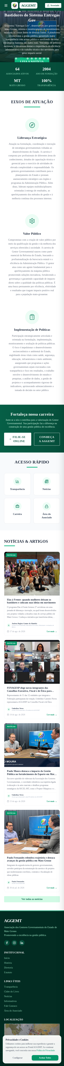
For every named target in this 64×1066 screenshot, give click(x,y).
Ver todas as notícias (32, 899)
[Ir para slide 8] (48, 58)
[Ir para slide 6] (40, 58)
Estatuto (8, 972)
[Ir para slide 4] (32, 58)
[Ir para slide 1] (16, 58)
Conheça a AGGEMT (47, 439)
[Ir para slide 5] (36, 58)
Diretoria (8, 967)
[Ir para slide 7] (44, 58)
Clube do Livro (11, 991)
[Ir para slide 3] (28, 58)
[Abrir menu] (6, 5)
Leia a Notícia (32, 61)
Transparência (11, 987)
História (8, 963)
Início (7, 958)
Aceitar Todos (45, 1057)
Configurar (18, 1057)
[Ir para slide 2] (22, 58)
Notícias (8, 996)
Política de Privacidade (46, 1050)
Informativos (10, 1001)
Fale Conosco (10, 1006)
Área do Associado (13, 1010)
